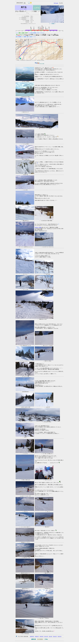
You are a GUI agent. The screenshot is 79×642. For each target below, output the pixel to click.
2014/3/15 (55, 636)
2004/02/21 (32, 636)
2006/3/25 (37, 636)
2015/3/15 (59, 636)
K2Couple (56, 3)
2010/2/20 (41, 636)
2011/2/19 (46, 636)
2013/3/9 (50, 636)
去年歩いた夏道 (38, 227)
